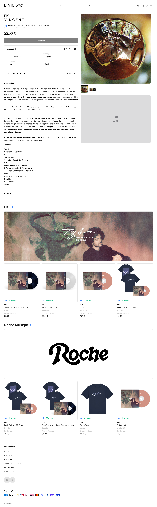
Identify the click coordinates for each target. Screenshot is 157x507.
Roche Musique (15, 56)
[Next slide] (148, 48)
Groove (20, 25)
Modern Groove (30, 25)
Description (9, 83)
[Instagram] (7, 480)
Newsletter (8, 455)
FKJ (7, 16)
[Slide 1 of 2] (84, 89)
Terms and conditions (12, 463)
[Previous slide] (83, 48)
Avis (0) (7, 193)
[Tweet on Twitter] (21, 73)
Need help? (71, 73)
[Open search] (142, 5)
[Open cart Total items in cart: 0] (151, 5)
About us (7, 451)
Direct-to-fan (11, 25)
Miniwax (11, 504)
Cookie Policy (9, 471)
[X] (12, 480)
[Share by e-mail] (24, 73)
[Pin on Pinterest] (17, 73)
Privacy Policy (10, 467)
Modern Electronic (43, 25)
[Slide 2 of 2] (92, 89)
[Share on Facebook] (14, 73)
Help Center (9, 459)
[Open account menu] (147, 5)
